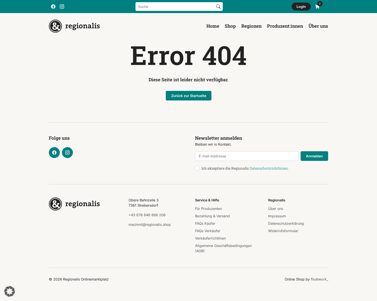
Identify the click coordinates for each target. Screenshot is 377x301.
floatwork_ (319, 279)
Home (212, 26)
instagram (62, 6)
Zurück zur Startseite (188, 96)
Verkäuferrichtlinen (210, 238)
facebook (53, 6)
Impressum (277, 216)
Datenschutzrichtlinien (269, 168)
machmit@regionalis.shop (150, 224)
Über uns (318, 26)
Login (301, 6)
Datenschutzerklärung (286, 223)
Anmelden (314, 156)
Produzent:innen (285, 26)
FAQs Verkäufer (207, 231)
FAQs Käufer (205, 223)
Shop (230, 26)
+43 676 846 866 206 (147, 215)
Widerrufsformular (283, 231)
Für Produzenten (208, 208)
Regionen (251, 26)
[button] (9, 291)
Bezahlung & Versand (212, 216)
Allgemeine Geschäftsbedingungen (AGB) (223, 248)
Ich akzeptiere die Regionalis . (245, 168)
